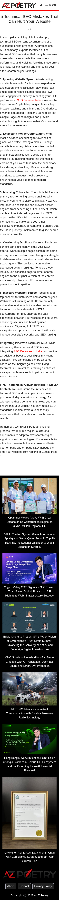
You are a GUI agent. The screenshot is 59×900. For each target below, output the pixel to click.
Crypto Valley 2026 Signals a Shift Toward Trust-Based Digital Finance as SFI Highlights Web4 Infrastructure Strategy (29, 591)
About (10, 886)
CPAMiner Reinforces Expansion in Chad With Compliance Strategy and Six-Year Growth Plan (29, 857)
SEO (29, 29)
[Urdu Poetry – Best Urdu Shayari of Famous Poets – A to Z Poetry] (19, 5)
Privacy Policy (43, 886)
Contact (24, 886)
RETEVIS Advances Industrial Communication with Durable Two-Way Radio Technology (29, 713)
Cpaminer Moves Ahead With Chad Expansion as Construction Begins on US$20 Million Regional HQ (29, 522)
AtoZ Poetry (41, 895)
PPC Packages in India (28, 351)
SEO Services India (29, 100)
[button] (41, 5)
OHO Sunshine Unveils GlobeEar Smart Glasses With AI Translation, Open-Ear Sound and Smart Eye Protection (29, 661)
